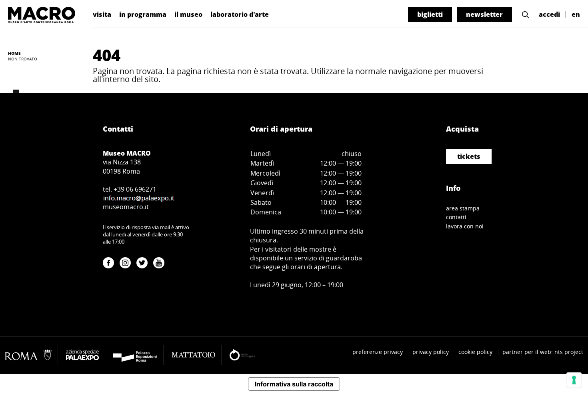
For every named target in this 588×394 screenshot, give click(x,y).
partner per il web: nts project (542, 352)
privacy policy (430, 352)
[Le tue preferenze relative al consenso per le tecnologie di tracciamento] (574, 380)
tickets (468, 156)
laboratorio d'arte (239, 14)
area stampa (463, 208)
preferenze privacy (377, 352)
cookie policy (475, 352)
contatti (456, 217)
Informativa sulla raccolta (294, 384)
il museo (188, 14)
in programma (142, 14)
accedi (549, 14)
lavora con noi (465, 226)
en (576, 14)
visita (102, 14)
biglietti (430, 14)
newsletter (484, 14)
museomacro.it (126, 206)
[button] (525, 14)
